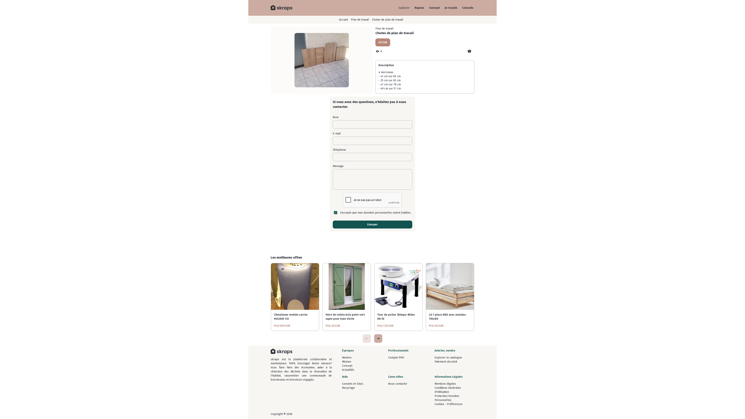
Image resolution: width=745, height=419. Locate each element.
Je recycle (451, 8)
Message (338, 166)
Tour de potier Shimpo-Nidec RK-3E (396, 316)
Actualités (348, 369)
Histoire (347, 357)
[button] (378, 338)
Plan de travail (360, 19)
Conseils (467, 8)
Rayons (419, 8)
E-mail (337, 133)
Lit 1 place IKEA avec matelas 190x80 (447, 316)
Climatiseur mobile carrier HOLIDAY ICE (291, 316)
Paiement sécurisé (446, 361)
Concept (434, 8)
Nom (336, 117)
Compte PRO (396, 357)
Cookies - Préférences (449, 404)
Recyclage (348, 388)
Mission (346, 361)
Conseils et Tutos (352, 383)
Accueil (343, 19)
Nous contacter (397, 383)
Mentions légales (445, 383)
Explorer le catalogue (448, 357)
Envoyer (372, 224)
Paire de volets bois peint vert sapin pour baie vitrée (345, 316)
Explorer (404, 8)
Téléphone (339, 149)
